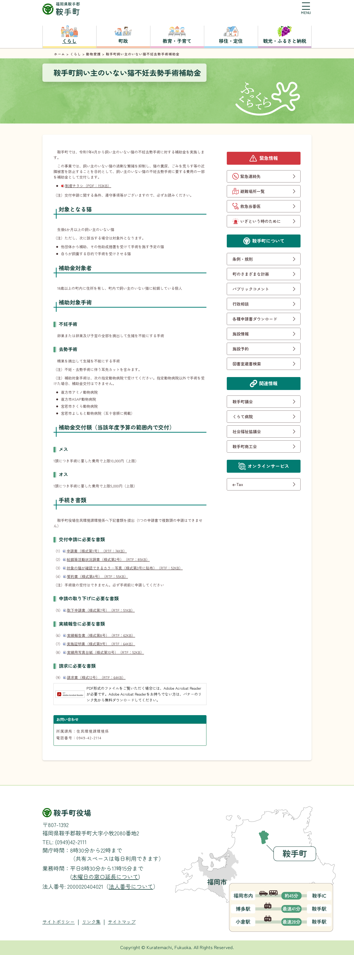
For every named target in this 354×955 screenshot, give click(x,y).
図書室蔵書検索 (246, 364)
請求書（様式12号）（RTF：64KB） (96, 677)
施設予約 (240, 349)
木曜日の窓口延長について (105, 876)
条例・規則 (242, 259)
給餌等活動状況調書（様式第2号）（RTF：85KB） (108, 559)
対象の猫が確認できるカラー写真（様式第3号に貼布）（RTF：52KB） (125, 568)
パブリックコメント (250, 289)
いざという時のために (260, 221)
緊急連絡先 (250, 176)
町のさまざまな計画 (250, 274)
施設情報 (240, 334)
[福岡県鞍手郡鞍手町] (61, 9)
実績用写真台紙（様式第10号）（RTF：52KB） (105, 652)
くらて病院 (242, 416)
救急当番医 (250, 206)
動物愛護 (93, 54)
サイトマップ (122, 921)
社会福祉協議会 (246, 431)
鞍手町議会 (242, 401)
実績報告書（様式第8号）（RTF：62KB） (101, 635)
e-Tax (237, 484)
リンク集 (91, 921)
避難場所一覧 (252, 191)
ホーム (59, 54)
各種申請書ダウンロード (254, 319)
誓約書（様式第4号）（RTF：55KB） (97, 576)
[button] (306, 8)
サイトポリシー (58, 921)
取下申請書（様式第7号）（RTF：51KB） (101, 610)
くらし (75, 54)
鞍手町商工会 (244, 446)
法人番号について (131, 886)
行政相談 (240, 304)
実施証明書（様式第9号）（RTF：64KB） (101, 643)
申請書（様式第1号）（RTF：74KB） (97, 551)
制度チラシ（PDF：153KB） (88, 185)
